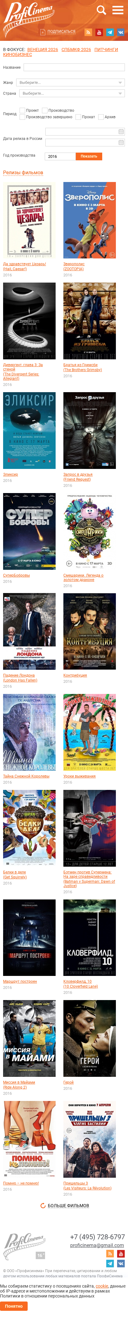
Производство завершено (49, 117)
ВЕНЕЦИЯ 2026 (42, 49)
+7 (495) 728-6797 (97, 1237)
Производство (61, 110)
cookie (102, 1286)
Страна (9, 93)
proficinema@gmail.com (97, 1245)
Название (12, 67)
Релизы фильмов (23, 172)
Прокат (88, 117)
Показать (89, 156)
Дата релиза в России (22, 138)
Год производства (19, 155)
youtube (99, 32)
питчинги (106, 49)
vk (121, 32)
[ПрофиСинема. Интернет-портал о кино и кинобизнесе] (29, 13)
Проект (32, 110)
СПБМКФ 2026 (76, 49)
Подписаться (61, 31)
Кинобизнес (17, 54)
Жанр (8, 82)
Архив (110, 117)
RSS (88, 32)
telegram (110, 32)
